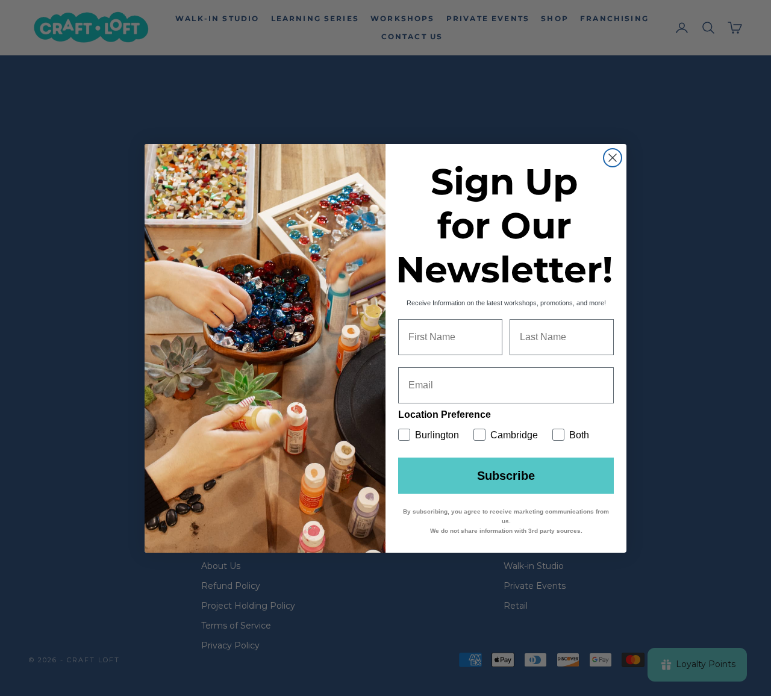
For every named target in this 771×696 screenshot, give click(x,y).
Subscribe (506, 475)
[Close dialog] (613, 158)
